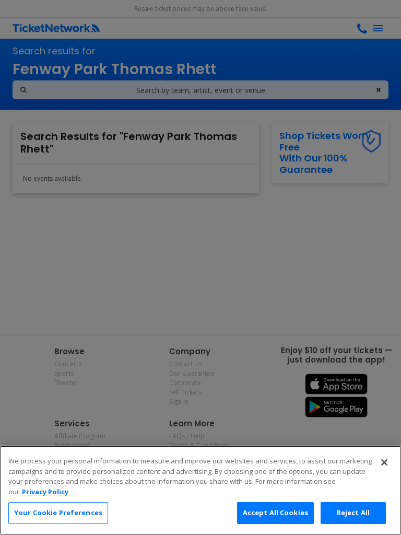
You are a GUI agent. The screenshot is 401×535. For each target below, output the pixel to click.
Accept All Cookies (275, 512)
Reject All (353, 512)
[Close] (384, 462)
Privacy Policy (45, 491)
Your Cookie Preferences (58, 512)
